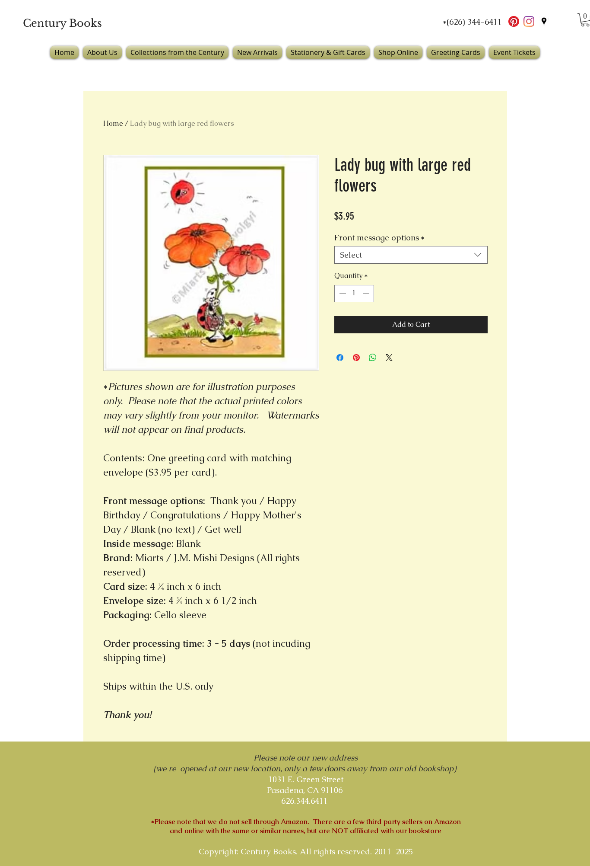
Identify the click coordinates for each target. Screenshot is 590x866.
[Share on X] (389, 357)
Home (113, 123)
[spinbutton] (354, 293)
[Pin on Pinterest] (356, 357)
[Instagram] (528, 21)
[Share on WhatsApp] (373, 357)
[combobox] (411, 255)
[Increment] (367, 293)
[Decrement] (342, 293)
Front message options (379, 238)
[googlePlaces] (544, 21)
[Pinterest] (513, 21)
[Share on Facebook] (340, 357)
